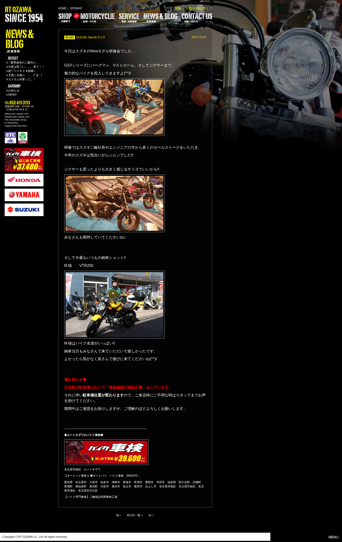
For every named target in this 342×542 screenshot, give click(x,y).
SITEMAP (76, 8)
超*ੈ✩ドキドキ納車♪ (21, 71)
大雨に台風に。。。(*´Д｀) (25, 75)
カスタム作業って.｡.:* (21, 79)
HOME (62, 8)
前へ (119, 515)
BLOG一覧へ (135, 515)
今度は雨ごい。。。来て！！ (26, 66)
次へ (151, 515)
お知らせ (13, 90)
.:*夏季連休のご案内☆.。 (23, 62)
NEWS (12, 94)
